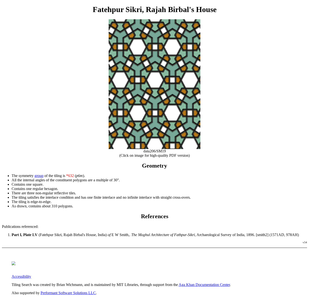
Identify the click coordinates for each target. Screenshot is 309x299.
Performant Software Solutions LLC (68, 293)
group (39, 176)
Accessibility (21, 276)
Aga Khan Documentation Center (204, 285)
